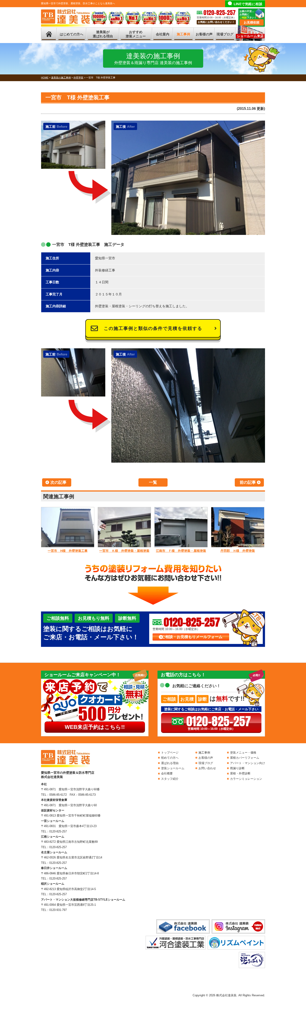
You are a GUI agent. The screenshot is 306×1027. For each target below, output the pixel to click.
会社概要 (167, 773)
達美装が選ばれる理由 (103, 34)
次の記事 (58, 482)
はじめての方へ (71, 34)
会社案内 (162, 34)
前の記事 (248, 482)
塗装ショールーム (172, 768)
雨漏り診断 (237, 768)
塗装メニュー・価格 (243, 752)
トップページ (170, 752)
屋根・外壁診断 (240, 773)
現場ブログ (225, 34)
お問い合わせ (207, 768)
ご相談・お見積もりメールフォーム (192, 637)
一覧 (153, 482)
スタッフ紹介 (170, 778)
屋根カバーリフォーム (244, 757)
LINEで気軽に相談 (248, 4)
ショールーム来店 (250, 36)
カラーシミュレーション (246, 778)
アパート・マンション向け (247, 763)
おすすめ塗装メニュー (136, 34)
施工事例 (183, 34)
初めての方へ (170, 757)
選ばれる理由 (170, 763)
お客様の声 (204, 34)
